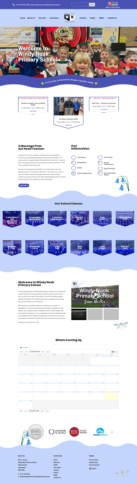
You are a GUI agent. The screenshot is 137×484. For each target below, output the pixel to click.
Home (22, 18)
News (43, 108)
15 (103, 374)
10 (31, 374)
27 (74, 392)
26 (60, 392)
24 (31, 392)
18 (46, 383)
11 (46, 374)
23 (117, 383)
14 (89, 374)
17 (31, 383)
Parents (83, 18)
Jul (26, 351)
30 (117, 392)
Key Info (42, 18)
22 (103, 383)
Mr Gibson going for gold (68, 119)
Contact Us (112, 18)
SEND (101, 18)
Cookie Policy (93, 462)
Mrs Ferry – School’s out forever (104, 103)
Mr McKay (27, 108)
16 (117, 374)
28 (89, 392)
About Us (31, 18)
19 (60, 383)
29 (103, 392)
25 (46, 392)
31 (31, 400)
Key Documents (94, 465)
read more (33, 111)
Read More (24, 185)
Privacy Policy (93, 460)
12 (60, 374)
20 (74, 383)
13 (74, 374)
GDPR (55, 465)
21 (89, 383)
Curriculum (54, 18)
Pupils (92, 18)
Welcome (57, 462)
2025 (22, 351)
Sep (43, 351)
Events (56, 472)
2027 (48, 351)
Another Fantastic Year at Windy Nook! (33, 104)
